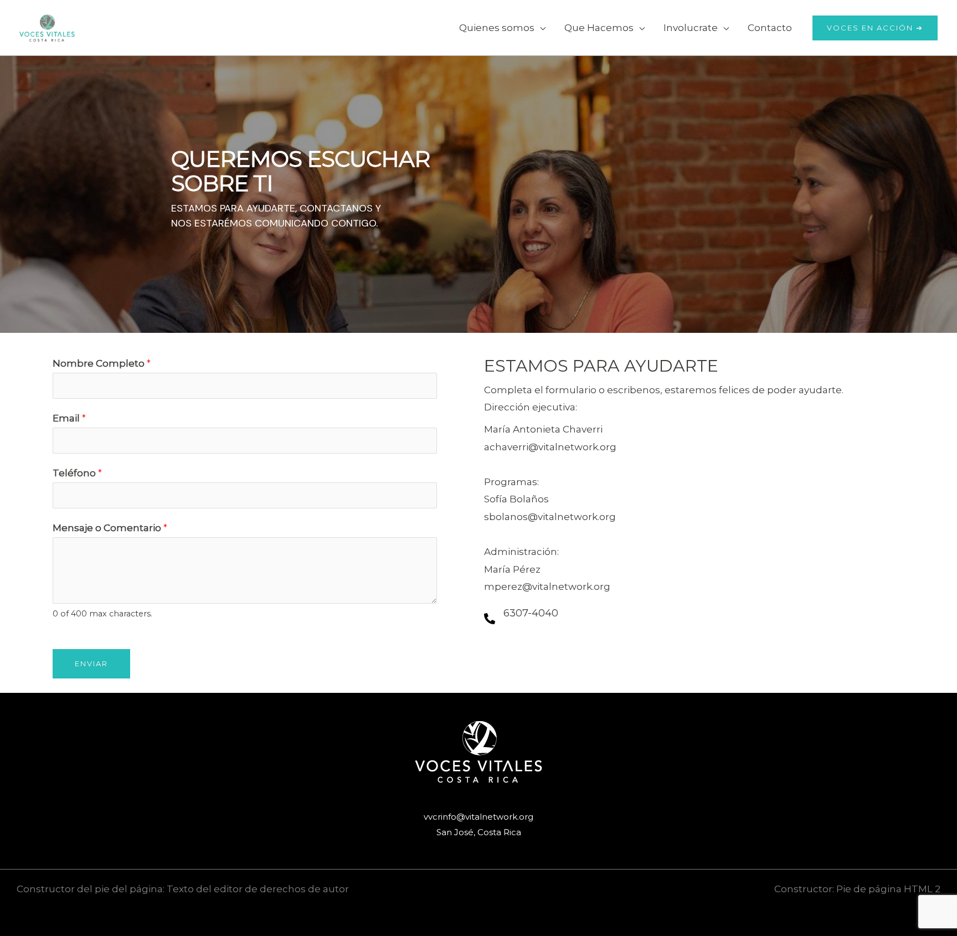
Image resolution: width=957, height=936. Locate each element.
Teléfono (77, 473)
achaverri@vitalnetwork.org (550, 446)
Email (69, 418)
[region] (478, 194)
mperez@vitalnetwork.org (547, 586)
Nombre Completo (102, 363)
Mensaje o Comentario (110, 527)
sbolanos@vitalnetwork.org (550, 516)
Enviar (91, 663)
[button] (540, 27)
